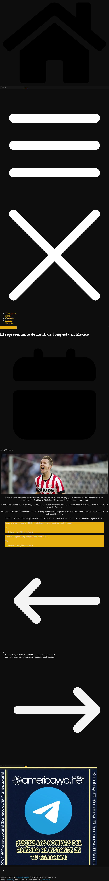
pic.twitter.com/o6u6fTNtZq (33, 527)
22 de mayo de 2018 (41, 532)
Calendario (9, 318)
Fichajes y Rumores (8, 327)
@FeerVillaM (14, 527)
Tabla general (11, 313)
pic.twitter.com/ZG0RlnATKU (34, 541)
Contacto (9, 323)
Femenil (8, 320)
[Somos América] (54, 85)
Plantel (8, 316)
